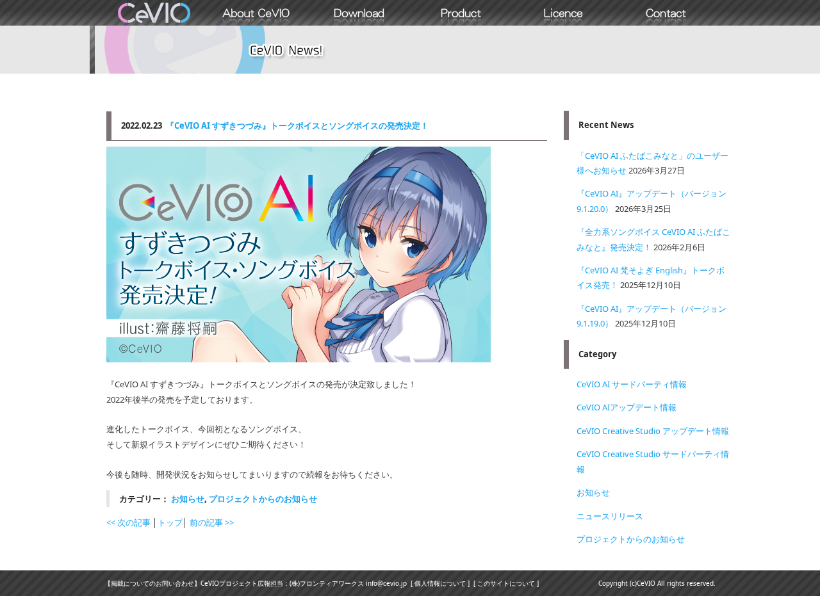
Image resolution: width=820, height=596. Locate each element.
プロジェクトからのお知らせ (263, 498)
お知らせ (187, 498)
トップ (170, 522)
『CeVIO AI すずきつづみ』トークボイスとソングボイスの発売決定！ (297, 125)
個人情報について (440, 583)
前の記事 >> (212, 522)
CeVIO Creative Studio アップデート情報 (653, 431)
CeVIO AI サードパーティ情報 (632, 384)
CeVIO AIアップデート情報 (626, 407)
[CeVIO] (153, 13)
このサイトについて (506, 583)
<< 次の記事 (128, 522)
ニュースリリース (610, 516)
